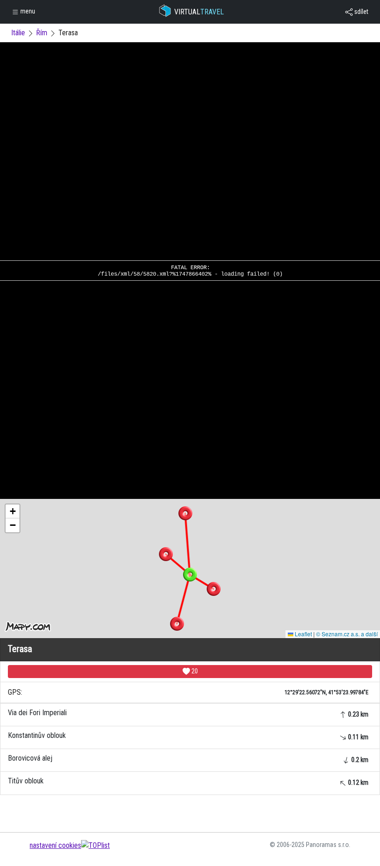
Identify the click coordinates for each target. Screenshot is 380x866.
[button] (185, 513)
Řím (41, 32)
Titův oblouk (188, 781)
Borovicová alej (188, 758)
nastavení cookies (55, 845)
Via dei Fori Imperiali (188, 713)
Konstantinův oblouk (188, 736)
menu (27, 11)
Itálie (18, 32)
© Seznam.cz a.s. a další (347, 634)
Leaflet (302, 634)
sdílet (360, 11)
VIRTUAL (199, 11)
